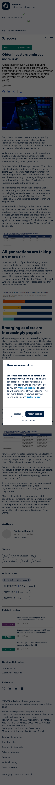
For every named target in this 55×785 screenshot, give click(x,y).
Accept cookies (35, 413)
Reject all (17, 413)
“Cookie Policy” (33, 397)
